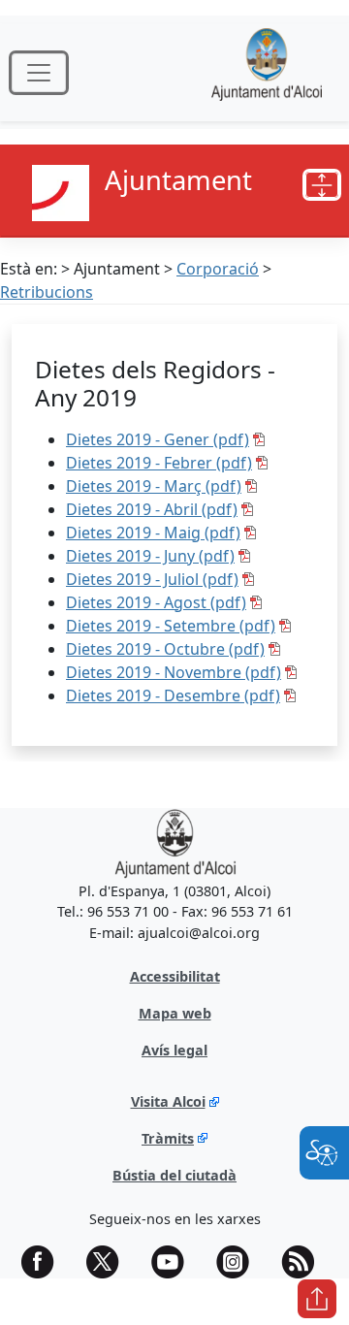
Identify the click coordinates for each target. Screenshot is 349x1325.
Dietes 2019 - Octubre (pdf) (165, 649)
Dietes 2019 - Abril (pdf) (152, 509)
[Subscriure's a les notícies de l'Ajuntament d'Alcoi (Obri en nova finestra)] (304, 1261)
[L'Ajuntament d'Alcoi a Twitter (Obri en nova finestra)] (109, 1261)
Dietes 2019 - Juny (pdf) (150, 555)
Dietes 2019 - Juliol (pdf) (152, 579)
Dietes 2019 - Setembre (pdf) (170, 625)
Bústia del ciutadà (174, 1175)
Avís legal (174, 1050)
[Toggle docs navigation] (321, 185)
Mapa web (175, 1013)
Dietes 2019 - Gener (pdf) (157, 439)
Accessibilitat (175, 976)
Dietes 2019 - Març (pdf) (153, 486)
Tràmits (168, 1138)
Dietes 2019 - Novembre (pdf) (173, 672)
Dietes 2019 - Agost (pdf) (156, 602)
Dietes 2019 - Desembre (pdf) (173, 695)
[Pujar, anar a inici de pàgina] (317, 1299)
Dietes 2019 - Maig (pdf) (153, 532)
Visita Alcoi (168, 1101)
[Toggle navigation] (39, 72)
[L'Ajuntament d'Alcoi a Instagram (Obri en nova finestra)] (239, 1261)
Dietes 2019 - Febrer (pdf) (159, 462)
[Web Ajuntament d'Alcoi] (266, 72)
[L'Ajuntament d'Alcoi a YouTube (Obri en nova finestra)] (174, 1261)
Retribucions (46, 292)
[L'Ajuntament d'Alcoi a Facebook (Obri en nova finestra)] (44, 1261)
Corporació (217, 268)
